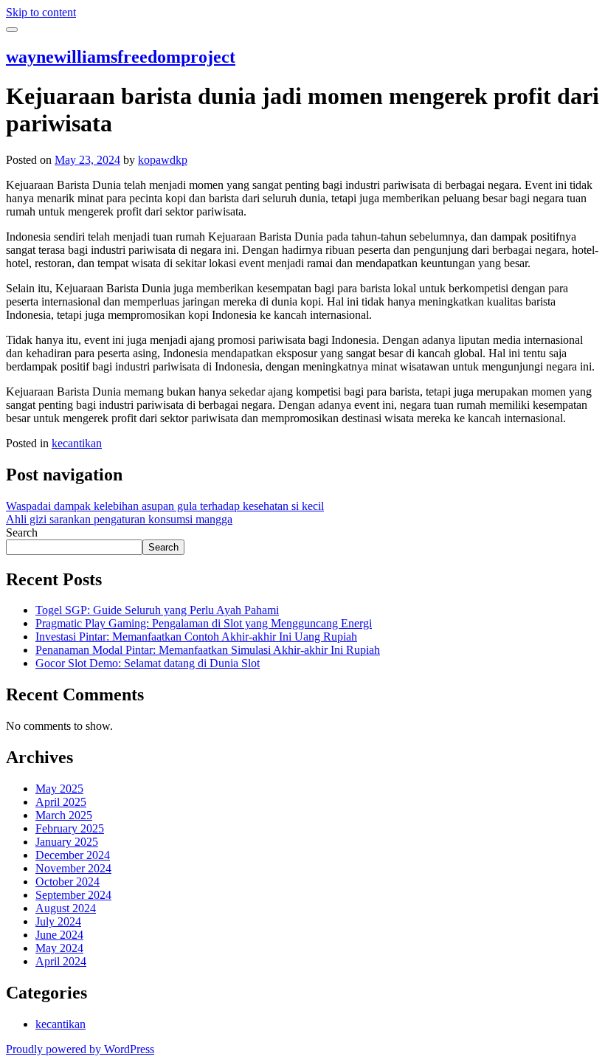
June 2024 (59, 934)
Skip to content (41, 12)
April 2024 (60, 961)
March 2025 (63, 815)
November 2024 (73, 868)
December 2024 (72, 855)
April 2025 (60, 802)
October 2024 (67, 881)
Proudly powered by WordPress (80, 1049)
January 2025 (66, 841)
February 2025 (69, 828)
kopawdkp (162, 160)
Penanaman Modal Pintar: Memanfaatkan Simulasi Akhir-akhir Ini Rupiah (207, 650)
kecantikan (77, 443)
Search (22, 532)
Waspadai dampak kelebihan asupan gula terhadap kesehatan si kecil (165, 506)
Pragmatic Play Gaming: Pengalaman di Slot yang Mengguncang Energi (203, 623)
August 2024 (65, 908)
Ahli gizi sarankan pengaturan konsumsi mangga (119, 519)
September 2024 (73, 895)
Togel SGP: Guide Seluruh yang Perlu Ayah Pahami (157, 610)
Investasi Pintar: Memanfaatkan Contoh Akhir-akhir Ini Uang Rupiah (196, 636)
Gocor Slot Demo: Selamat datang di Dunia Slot (147, 663)
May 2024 (59, 948)
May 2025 (59, 788)
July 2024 (58, 921)
